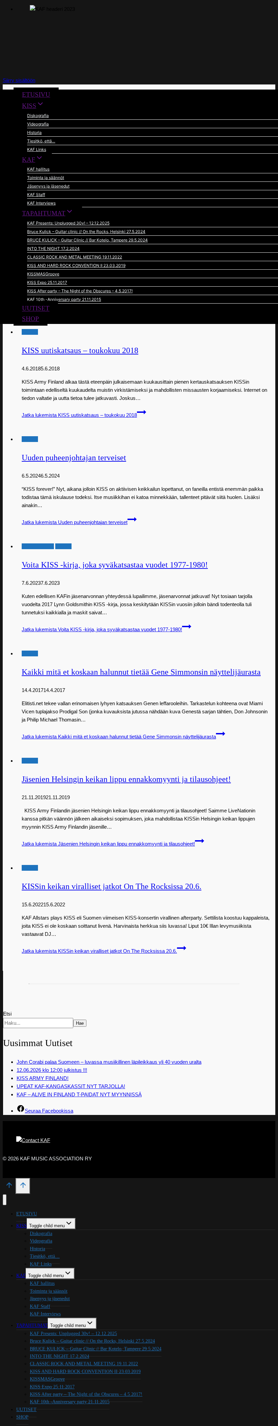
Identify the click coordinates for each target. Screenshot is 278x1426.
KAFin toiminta (38, 546)
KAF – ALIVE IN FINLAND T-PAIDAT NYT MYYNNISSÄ (79, 1094)
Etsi (7, 1014)
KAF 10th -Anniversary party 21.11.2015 (64, 299)
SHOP (30, 318)
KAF (21, 1275)
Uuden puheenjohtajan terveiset (74, 457)
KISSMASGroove (43, 273)
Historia (34, 132)
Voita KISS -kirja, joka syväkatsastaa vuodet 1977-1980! (115, 564)
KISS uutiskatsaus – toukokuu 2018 (80, 350)
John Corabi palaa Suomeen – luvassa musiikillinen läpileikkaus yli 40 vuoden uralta (109, 1062)
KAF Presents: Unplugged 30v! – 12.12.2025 (68, 223)
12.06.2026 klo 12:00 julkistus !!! (52, 1070)
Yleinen (30, 332)
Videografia (38, 124)
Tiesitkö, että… (41, 140)
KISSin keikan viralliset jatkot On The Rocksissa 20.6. (111, 886)
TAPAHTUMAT (32, 1325)
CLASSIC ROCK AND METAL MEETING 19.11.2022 (74, 256)
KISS (21, 1225)
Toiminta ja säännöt (45, 177)
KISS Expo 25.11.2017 (47, 282)
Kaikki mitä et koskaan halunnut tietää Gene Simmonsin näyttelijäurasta (141, 672)
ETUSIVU (36, 94)
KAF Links (36, 149)
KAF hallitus (38, 169)
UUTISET (35, 308)
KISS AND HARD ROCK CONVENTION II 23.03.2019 (76, 265)
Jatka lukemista (79, 415)
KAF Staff (36, 194)
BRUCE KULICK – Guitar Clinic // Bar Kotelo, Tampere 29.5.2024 (87, 240)
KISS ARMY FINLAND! (42, 1078)
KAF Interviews (41, 203)
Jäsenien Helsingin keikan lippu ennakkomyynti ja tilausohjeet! (126, 779)
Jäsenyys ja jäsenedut (48, 186)
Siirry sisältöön (19, 80)
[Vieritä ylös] (9, 1187)
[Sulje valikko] (4, 1200)
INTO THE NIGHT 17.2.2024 (53, 248)
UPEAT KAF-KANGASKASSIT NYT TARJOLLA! (71, 1086)
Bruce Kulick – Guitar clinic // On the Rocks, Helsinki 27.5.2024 (86, 231)
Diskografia (38, 115)
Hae (80, 1023)
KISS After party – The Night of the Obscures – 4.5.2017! (80, 290)
